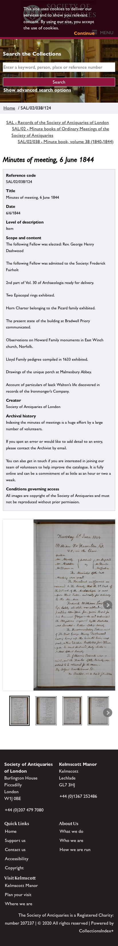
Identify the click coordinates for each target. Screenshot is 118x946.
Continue (84, 33)
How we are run (75, 849)
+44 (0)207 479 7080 (24, 810)
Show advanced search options (37, 90)
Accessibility (16, 858)
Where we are (18, 903)
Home (9, 108)
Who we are (71, 840)
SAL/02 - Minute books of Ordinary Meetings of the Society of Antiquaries (60, 132)
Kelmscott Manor (21, 885)
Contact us (15, 849)
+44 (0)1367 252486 (78, 796)
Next (107, 605)
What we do (71, 831)
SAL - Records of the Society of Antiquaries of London (57, 122)
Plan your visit (18, 894)
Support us (15, 840)
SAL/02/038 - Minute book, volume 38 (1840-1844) (65, 141)
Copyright (14, 867)
